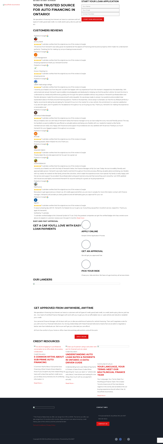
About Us (114, 5)
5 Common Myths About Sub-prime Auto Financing (49, 360)
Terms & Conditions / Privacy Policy (44, 425)
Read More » (38, 383)
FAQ (149, 5)
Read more (80, 218)
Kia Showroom (140, 5)
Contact (156, 5)
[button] (118, 5)
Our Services (126, 5)
